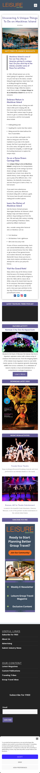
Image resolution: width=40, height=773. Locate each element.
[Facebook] (15, 295)
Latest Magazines (10, 666)
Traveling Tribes (9, 675)
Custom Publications (11, 671)
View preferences (20, 767)
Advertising (7, 643)
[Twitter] (18, 295)
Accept (20, 757)
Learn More (20, 374)
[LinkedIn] (25, 295)
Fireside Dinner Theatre (20, 466)
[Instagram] (21, 295)
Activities (20, 25)
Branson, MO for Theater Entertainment (20, 505)
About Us (6, 639)
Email (5, 707)
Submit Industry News (11, 648)
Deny (20, 762)
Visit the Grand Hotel (16, 268)
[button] (37, 739)
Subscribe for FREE (10, 634)
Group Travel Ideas (10, 679)
